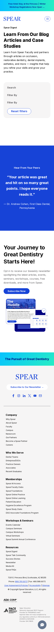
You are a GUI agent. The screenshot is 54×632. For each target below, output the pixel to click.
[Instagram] (18, 395)
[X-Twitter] (29, 395)
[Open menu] (47, 18)
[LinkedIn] (24, 395)
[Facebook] (13, 395)
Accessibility (35, 585)
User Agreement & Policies (16, 585)
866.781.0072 (21, 581)
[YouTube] (34, 395)
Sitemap (46, 585)
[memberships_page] (27, 359)
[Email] (40, 395)
